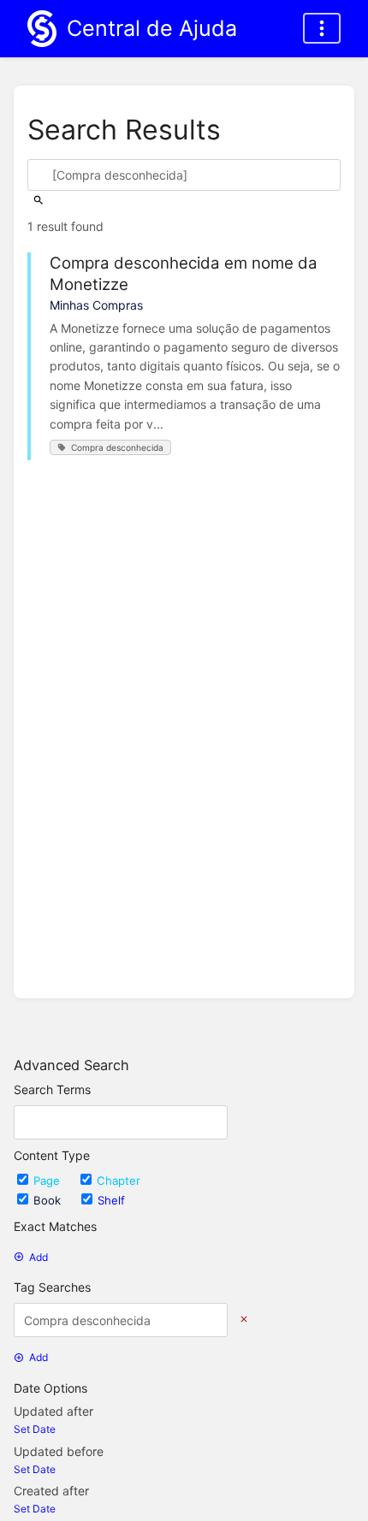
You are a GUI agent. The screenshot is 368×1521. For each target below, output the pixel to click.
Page (48, 1180)
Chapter (118, 1180)
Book (48, 1200)
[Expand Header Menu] (322, 28)
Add (38, 1257)
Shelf (111, 1200)
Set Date (35, 1429)
